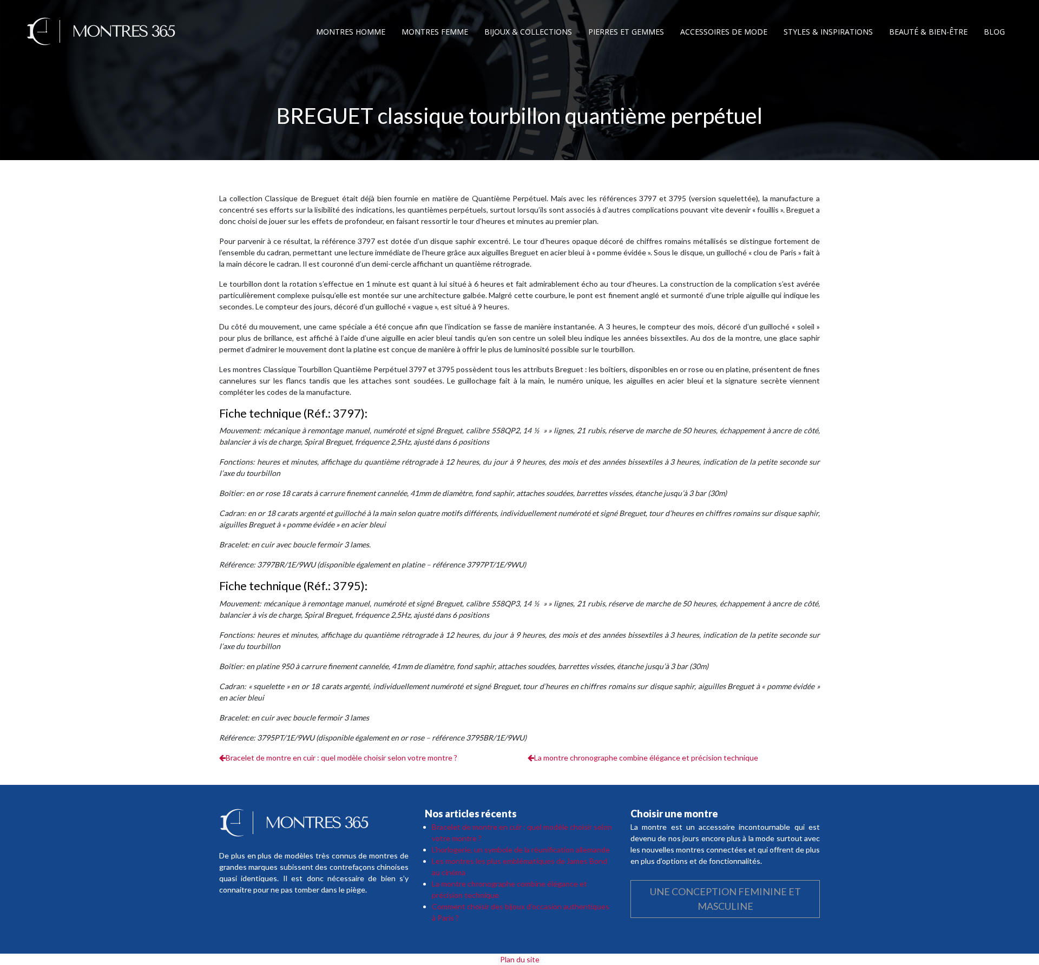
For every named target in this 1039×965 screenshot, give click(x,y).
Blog (994, 32)
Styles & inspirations (828, 32)
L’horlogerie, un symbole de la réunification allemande (521, 849)
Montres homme (350, 32)
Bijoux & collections (528, 32)
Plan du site (520, 959)
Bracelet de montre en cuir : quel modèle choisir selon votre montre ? (341, 757)
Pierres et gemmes (626, 32)
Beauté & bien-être (928, 32)
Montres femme (435, 32)
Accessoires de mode (723, 32)
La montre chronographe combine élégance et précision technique (646, 757)
